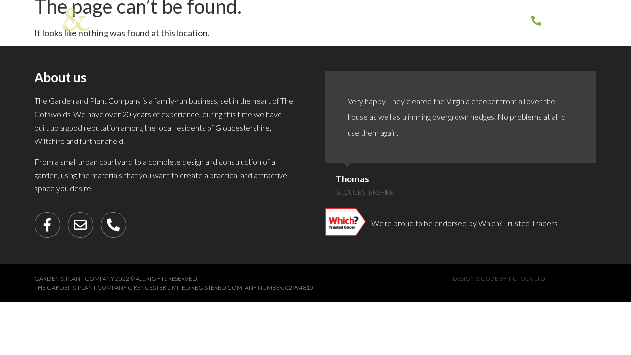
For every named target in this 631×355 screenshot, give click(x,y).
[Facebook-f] (47, 225)
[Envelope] (80, 225)
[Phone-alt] (113, 225)
